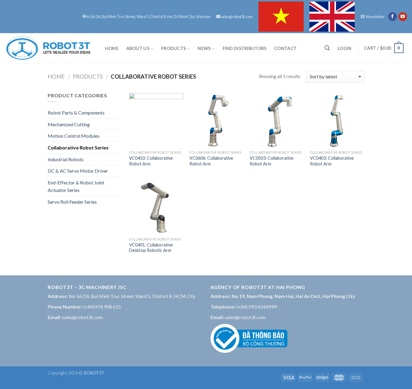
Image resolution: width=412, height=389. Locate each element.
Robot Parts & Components (76, 112)
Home (112, 48)
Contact (285, 48)
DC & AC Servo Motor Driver (78, 171)
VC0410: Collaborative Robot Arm (151, 160)
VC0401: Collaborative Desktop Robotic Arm (151, 247)
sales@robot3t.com (236, 16)
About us (137, 48)
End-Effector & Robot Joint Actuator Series (76, 186)
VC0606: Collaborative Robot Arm (211, 160)
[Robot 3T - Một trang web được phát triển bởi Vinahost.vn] (48, 48)
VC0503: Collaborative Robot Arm (271, 160)
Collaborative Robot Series (78, 147)
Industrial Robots (66, 159)
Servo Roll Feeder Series (72, 202)
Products (173, 48)
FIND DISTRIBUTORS (245, 48)
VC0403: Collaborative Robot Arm (332, 160)
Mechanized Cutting (69, 124)
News (204, 48)
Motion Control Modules (74, 136)
